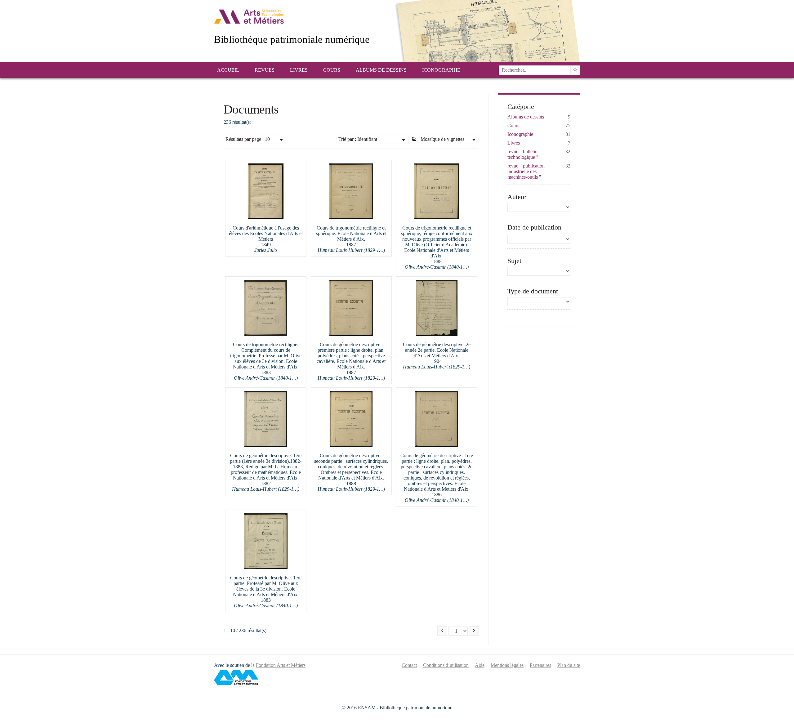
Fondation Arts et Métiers (281, 665)
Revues (264, 70)
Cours (331, 70)
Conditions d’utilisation (446, 665)
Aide (479, 665)
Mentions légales (507, 665)
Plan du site (568, 665)
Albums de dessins (381, 70)
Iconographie (441, 70)
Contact (409, 665)
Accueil (228, 70)
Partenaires (540, 665)
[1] (575, 70)
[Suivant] (474, 631)
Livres (299, 70)
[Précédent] (442, 631)
